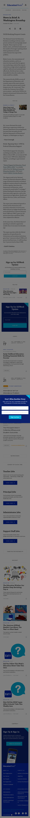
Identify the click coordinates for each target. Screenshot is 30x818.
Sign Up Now (15, 417)
